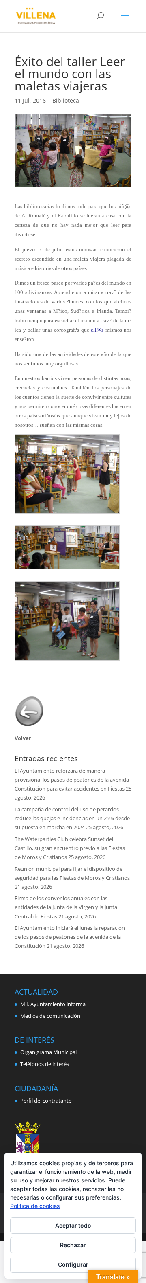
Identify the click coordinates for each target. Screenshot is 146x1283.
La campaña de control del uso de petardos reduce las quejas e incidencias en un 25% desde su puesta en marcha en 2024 (72, 818)
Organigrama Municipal (48, 1052)
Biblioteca (65, 100)
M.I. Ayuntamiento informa (53, 1004)
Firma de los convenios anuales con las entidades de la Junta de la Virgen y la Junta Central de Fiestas (66, 907)
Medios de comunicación (50, 1015)
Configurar (73, 1264)
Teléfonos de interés (44, 1064)
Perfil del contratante (45, 1100)
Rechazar (73, 1244)
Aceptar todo (73, 1225)
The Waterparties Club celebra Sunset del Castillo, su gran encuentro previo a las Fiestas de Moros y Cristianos (70, 848)
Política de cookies (35, 1205)
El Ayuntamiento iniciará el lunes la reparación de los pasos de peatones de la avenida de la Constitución (70, 936)
